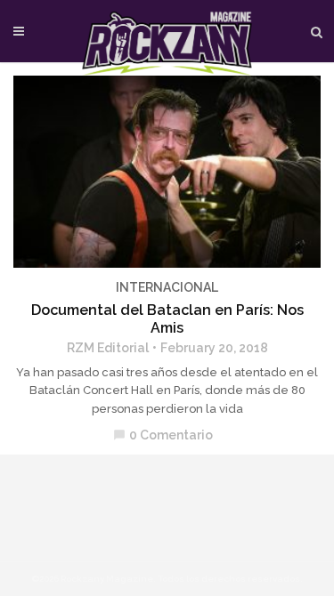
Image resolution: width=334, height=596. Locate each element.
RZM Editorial (108, 348)
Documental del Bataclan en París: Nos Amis (167, 319)
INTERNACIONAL (167, 287)
